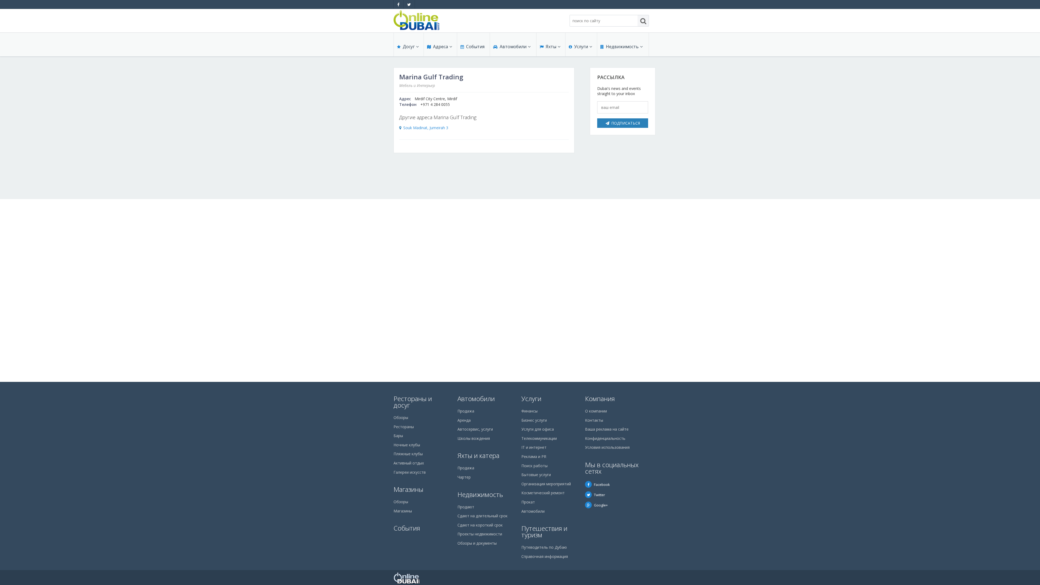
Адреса (440, 47)
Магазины (408, 489)
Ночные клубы (407, 444)
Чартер (464, 477)
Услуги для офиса (537, 429)
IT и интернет (534, 447)
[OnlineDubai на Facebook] (398, 4)
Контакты (594, 420)
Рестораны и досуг (413, 402)
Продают (465, 506)
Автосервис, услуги (475, 429)
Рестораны (404, 426)
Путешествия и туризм (544, 531)
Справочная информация (544, 556)
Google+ (601, 505)
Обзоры (401, 417)
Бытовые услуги (536, 474)
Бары (398, 435)
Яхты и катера (478, 455)
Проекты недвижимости (479, 534)
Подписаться (625, 123)
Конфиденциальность (605, 438)
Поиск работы (534, 465)
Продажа (465, 411)
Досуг (409, 47)
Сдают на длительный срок (482, 515)
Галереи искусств (410, 472)
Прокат (528, 502)
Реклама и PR (533, 456)
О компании (596, 411)
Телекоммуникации (539, 438)
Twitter (599, 494)
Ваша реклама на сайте (607, 429)
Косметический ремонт (543, 492)
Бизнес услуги (534, 420)
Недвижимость (622, 47)
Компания (600, 398)
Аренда (464, 420)
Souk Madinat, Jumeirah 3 (425, 127)
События (475, 47)
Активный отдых (409, 463)
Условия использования (607, 447)
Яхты (551, 47)
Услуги (581, 47)
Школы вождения (473, 438)
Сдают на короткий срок (480, 525)
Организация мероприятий (546, 483)
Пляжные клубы (408, 453)
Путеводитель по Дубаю (544, 547)
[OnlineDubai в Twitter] (409, 4)
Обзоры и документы (477, 543)
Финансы (529, 411)
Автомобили (513, 47)
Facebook (602, 484)
